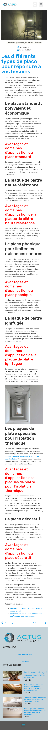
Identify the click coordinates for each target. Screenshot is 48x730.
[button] (35, 4)
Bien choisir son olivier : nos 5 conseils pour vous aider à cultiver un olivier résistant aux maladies (35, 674)
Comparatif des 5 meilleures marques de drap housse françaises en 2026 (35, 699)
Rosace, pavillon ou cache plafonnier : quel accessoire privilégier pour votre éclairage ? (35, 711)
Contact (25, 661)
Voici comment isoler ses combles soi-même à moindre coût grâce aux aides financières (33, 687)
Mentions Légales (25, 654)
